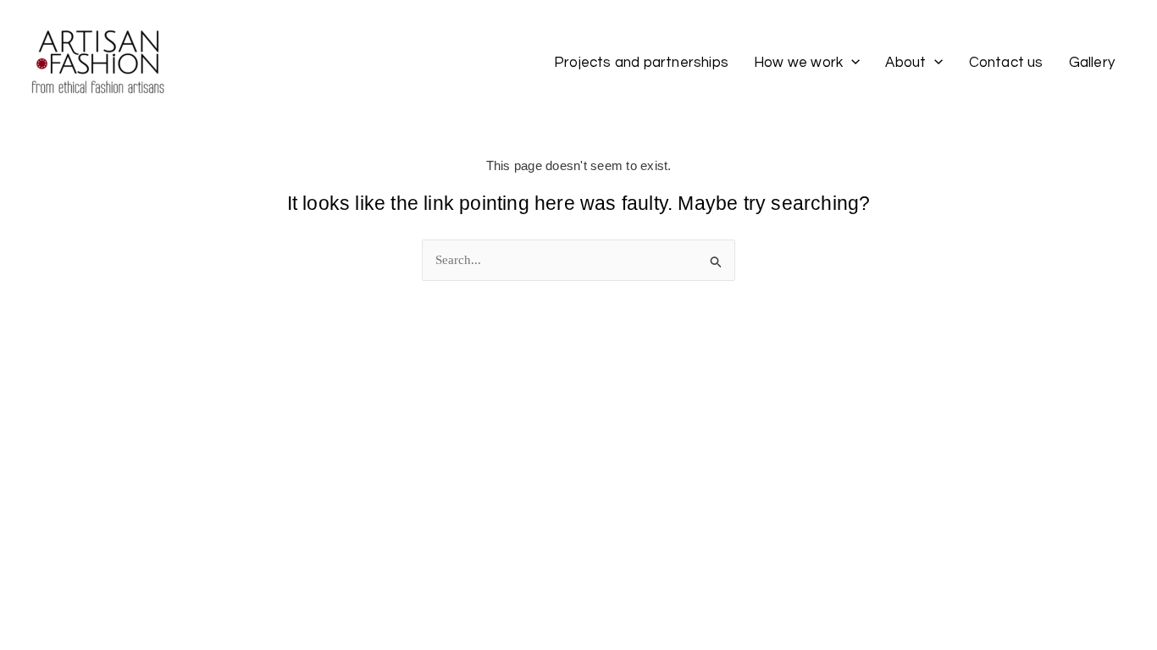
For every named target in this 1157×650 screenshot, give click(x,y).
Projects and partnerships (641, 62)
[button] (851, 62)
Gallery (1092, 62)
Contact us (1006, 62)
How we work (798, 62)
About (905, 62)
